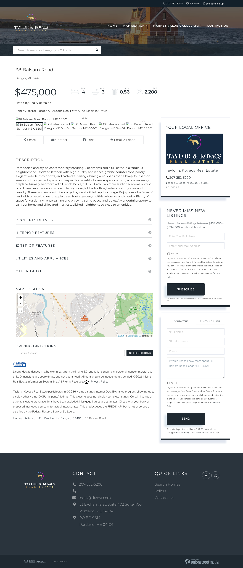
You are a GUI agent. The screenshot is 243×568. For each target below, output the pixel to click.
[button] (97, 50)
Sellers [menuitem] (160, 491)
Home (16, 418)
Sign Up (219, 3)
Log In (209, 3)
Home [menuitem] (112, 25)
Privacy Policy (99, 382)
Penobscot (50, 418)
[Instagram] (215, 476)
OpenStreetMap (134, 336)
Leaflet (121, 336)
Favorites (194, 3)
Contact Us (172, 187)
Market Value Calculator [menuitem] (177, 25)
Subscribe (185, 289)
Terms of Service (203, 432)
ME (39, 418)
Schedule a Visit (210, 321)
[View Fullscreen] (20, 311)
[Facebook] (206, 476)
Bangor (65, 418)
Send (186, 418)
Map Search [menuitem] (134, 25)
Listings (29, 418)
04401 (77, 418)
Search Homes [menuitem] (167, 484)
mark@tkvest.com (94, 498)
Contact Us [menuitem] (217, 25)
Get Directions (140, 353)
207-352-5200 (174, 3)
